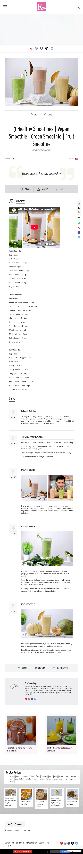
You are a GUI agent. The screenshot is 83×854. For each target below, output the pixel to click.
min (57, 851)
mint (11, 779)
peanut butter (19, 779)
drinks (32, 776)
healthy (45, 776)
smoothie (28, 779)
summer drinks (58, 779)
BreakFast (25, 776)
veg (66, 779)
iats (50, 776)
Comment (25, 668)
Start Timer (64, 851)
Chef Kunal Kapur (62, 668)
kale (55, 776)
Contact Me (9, 843)
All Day (12, 776)
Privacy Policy (31, 843)
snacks (35, 779)
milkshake (73, 776)
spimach (42, 779)
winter (12, 781)
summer (49, 779)
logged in (18, 830)
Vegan (71, 779)
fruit (38, 776)
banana (18, 776)
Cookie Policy (44, 843)
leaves (61, 776)
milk (67, 776)
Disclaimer (20, 843)
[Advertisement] (41, 29)
